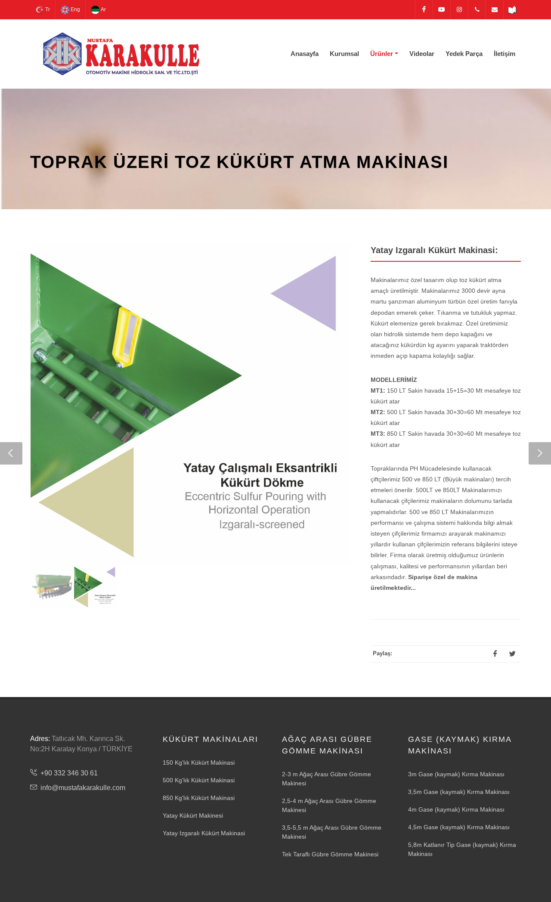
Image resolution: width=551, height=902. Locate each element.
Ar (103, 9)
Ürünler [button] (381, 53)
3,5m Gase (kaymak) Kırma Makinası (459, 791)
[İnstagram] (459, 9)
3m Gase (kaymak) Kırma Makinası (456, 774)
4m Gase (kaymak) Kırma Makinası (456, 809)
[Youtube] (441, 9)
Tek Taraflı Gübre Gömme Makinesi (330, 854)
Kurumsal (344, 53)
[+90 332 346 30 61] (477, 9)
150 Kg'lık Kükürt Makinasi (199, 762)
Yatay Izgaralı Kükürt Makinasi (204, 833)
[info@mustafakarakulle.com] (494, 9)
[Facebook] (424, 9)
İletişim (504, 53)
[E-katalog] (512, 9)
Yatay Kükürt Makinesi (193, 815)
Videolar (421, 53)
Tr (47, 9)
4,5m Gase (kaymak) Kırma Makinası (459, 827)
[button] (11, 453)
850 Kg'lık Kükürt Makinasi (199, 797)
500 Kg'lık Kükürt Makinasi (199, 780)
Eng (74, 9)
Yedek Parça (464, 53)
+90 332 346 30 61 (69, 773)
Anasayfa (305, 53)
